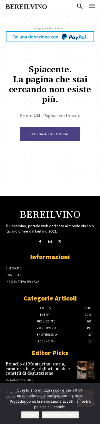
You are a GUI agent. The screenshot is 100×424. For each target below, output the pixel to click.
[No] (93, 404)
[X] (59, 241)
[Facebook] (40, 241)
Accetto (30, 415)
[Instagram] (49, 241)
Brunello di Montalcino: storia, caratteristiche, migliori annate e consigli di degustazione (38, 369)
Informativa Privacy (60, 415)
